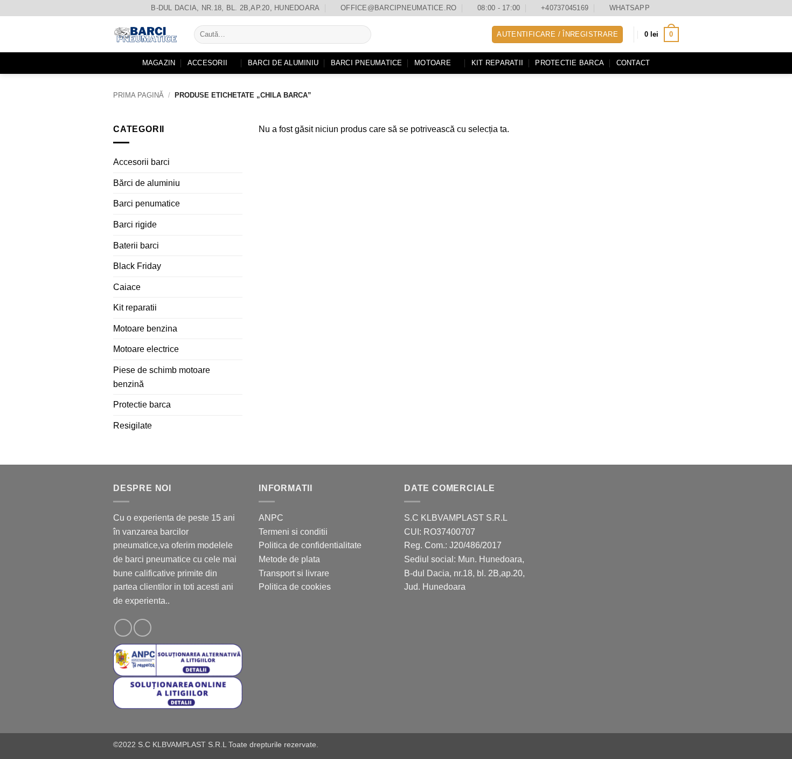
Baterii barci (136, 245)
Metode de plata (289, 559)
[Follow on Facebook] (123, 628)
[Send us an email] (142, 628)
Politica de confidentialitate (310, 545)
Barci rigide (135, 224)
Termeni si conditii (293, 531)
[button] (557, 35)
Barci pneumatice (366, 63)
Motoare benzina (145, 328)
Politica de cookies (295, 586)
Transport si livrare (294, 573)
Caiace (127, 286)
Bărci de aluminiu (146, 182)
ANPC (271, 517)
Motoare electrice (146, 349)
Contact (633, 63)
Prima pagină (138, 95)
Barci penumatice (146, 203)
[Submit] (361, 34)
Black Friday (137, 266)
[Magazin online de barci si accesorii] (145, 34)
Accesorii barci (141, 162)
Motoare (432, 63)
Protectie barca (569, 63)
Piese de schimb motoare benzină (161, 377)
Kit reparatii (497, 63)
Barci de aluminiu (283, 63)
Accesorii (207, 63)
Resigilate (132, 425)
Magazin (159, 63)
